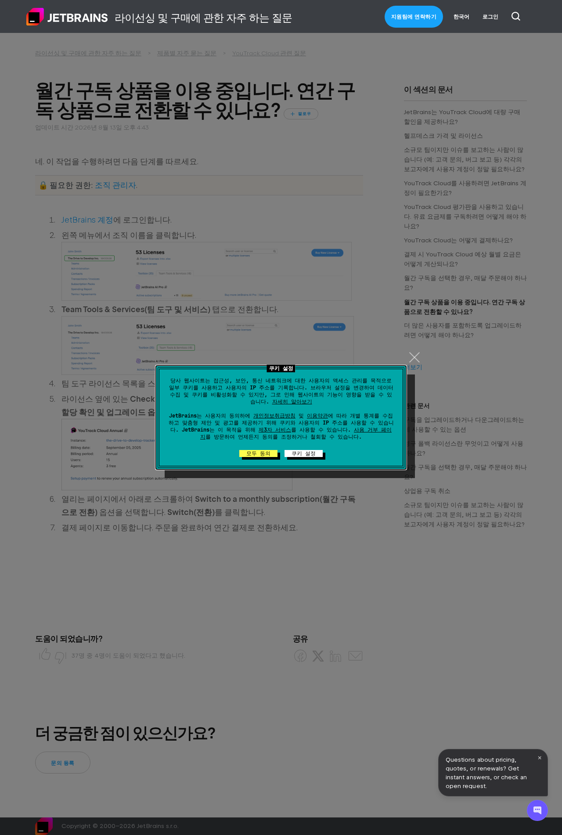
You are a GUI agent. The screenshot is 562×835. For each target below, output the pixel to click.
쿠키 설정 (304, 453)
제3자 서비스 (275, 429)
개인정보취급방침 (274, 415)
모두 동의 (258, 453)
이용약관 (317, 415)
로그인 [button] (490, 17)
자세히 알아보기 (292, 401)
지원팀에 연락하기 (414, 17)
